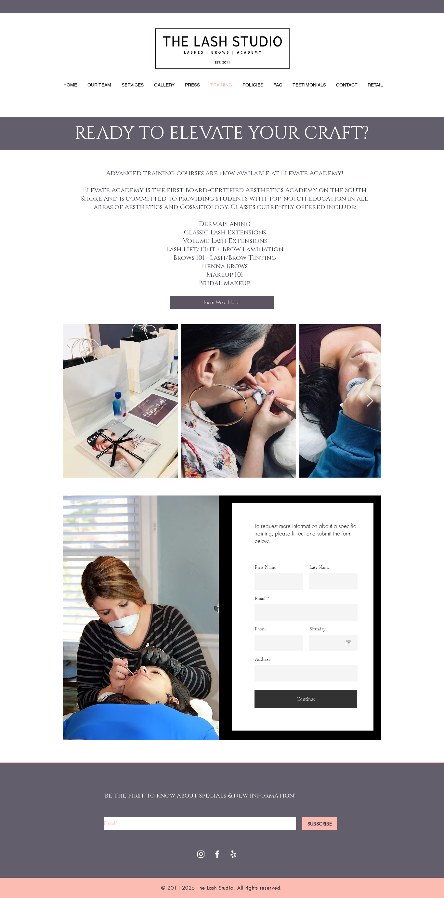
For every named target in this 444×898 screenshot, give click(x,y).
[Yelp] (233, 854)
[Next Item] (370, 401)
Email (260, 598)
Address (262, 659)
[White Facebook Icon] (217, 854)
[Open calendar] (348, 642)
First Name (265, 567)
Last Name (319, 567)
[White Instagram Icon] (201, 854)
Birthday (317, 629)
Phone (261, 629)
